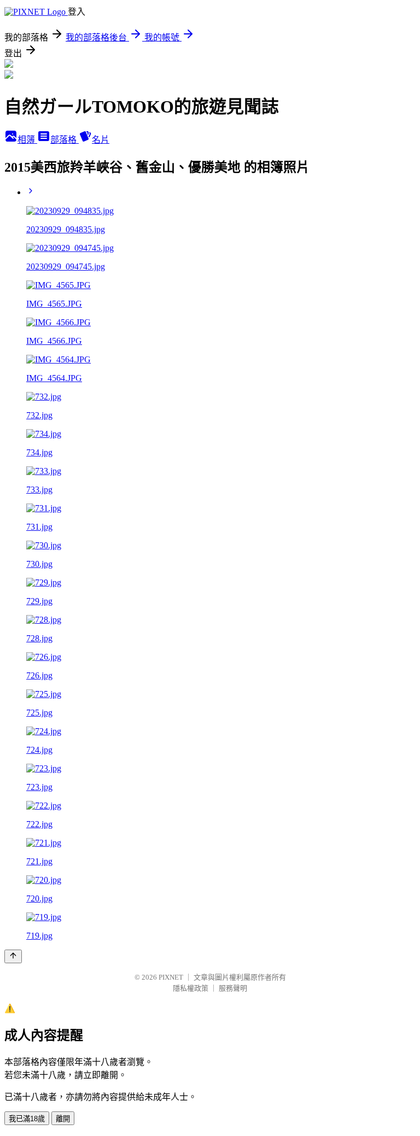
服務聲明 (233, 988)
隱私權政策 (190, 988)
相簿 (27, 139)
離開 (63, 1119)
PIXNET (171, 977)
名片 (100, 139)
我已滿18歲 (27, 1119)
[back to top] (13, 956)
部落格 (64, 139)
